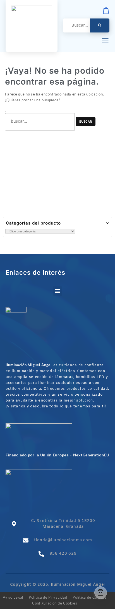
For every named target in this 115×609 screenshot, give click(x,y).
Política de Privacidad (48, 597)
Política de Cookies (89, 597)
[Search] (99, 25)
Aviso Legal (13, 597)
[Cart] (100, 592)
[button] (57, 291)
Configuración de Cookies (54, 603)
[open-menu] (105, 41)
